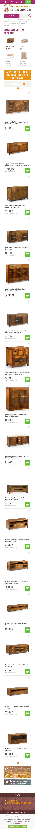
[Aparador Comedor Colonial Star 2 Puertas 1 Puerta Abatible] (17, 357)
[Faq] (21, 2)
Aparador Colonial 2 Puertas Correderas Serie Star (15, 206)
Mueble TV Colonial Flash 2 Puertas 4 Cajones (17, 665)
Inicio (5, 20)
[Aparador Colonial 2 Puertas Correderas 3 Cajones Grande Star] (17, 148)
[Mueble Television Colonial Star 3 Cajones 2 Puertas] (17, 566)
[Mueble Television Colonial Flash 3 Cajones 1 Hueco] (17, 524)
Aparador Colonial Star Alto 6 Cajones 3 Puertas (15, 290)
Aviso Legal (10, 812)
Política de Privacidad (20, 812)
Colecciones (11, 20)
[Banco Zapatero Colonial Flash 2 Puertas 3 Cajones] (17, 440)
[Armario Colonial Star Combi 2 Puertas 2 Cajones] (17, 399)
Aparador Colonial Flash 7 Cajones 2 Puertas (17, 248)
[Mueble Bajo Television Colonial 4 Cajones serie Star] (17, 482)
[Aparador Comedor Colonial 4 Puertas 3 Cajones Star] (17, 315)
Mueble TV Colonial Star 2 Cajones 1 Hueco (17, 707)
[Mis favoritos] (12, 2)
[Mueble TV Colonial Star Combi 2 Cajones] (17, 733)
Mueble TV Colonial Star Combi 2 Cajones (16, 749)
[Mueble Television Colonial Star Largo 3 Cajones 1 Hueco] (17, 607)
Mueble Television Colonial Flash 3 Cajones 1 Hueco (17, 540)
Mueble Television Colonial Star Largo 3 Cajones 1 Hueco (16, 624)
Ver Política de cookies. (18, 823)
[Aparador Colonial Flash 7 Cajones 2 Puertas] (17, 231)
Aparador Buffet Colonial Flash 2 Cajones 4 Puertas (16, 123)
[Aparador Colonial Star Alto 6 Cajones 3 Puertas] (17, 273)
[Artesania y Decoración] (17, 9)
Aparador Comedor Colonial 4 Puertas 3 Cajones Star (15, 331)
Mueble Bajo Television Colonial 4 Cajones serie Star (16, 498)
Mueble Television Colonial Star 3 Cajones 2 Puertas (16, 582)
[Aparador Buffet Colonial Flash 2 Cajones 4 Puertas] (17, 106)
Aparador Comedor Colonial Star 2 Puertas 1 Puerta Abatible (17, 373)
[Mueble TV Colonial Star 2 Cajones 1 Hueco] (17, 691)
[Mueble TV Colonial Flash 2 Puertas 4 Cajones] (17, 649)
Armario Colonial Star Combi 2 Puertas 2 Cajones (15, 415)
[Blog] (16, 2)
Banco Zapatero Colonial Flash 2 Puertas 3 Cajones (16, 457)
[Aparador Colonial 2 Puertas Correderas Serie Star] (17, 190)
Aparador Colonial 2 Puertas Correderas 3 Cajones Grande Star (17, 164)
